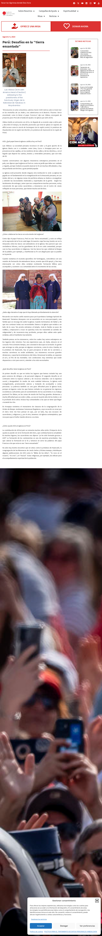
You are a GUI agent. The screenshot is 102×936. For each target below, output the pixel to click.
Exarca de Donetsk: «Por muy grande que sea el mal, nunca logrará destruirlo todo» (86, 90)
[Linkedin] (86, 3)
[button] (97, 900)
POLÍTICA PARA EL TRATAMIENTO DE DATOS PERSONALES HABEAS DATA (70, 932)
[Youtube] (82, 3)
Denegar (64, 926)
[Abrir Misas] (44, 16)
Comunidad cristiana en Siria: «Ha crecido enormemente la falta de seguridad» (86, 54)
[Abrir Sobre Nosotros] (34, 11)
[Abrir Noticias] (58, 16)
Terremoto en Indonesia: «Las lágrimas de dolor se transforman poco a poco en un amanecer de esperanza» (87, 72)
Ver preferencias (87, 926)
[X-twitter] (78, 3)
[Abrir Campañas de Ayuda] (58, 11)
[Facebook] (74, 3)
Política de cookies (36, 932)
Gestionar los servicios (39, 919)
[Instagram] (91, 3)
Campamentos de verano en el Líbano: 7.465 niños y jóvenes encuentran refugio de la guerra (87, 107)
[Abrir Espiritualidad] (78, 11)
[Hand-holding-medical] (99, 3)
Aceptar (41, 926)
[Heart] (95, 3)
